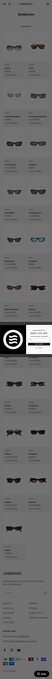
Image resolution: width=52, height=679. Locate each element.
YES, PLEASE (39, 344)
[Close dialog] (50, 326)
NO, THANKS (39, 348)
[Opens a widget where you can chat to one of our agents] (41, 674)
